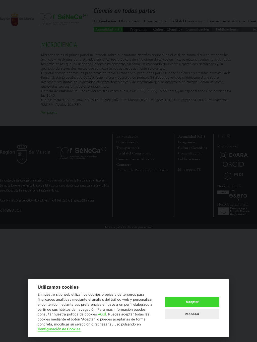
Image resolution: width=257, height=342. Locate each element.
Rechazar (192, 314)
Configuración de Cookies (59, 329)
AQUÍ (102, 314)
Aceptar (192, 302)
